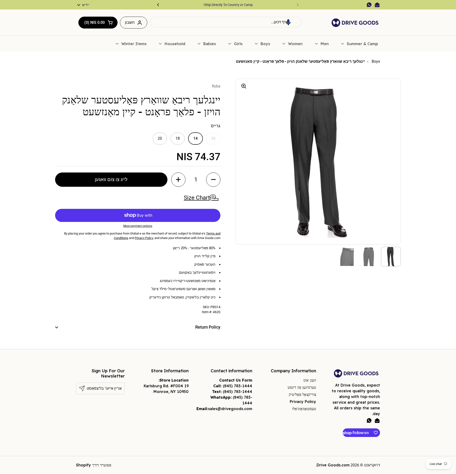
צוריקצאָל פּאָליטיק (302, 394)
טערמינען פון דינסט (302, 387)
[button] (288, 22)
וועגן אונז (309, 380)
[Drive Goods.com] (355, 22)
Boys (375, 61)
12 (213, 138)
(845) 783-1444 (237, 385)
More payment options (137, 226)
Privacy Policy (303, 401)
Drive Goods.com (333, 465)
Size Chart (197, 197)
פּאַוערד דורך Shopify (93, 465)
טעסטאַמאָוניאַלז (304, 408)
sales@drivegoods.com (230, 408)
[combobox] (225, 22)
